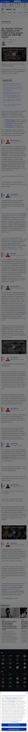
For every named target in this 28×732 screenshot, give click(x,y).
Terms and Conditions (12, 698)
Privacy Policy (12, 701)
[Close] (26, 693)
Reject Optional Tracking (14, 725)
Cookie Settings (15, 721)
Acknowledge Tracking (14, 729)
